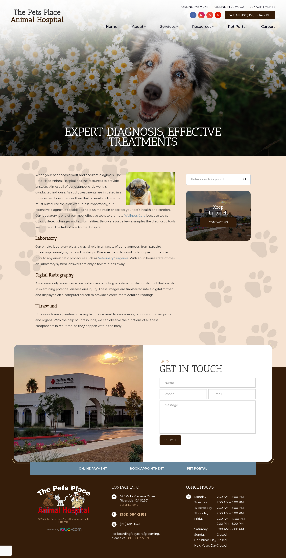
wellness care (134, 215)
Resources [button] (201, 26)
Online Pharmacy (230, 7)
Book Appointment (147, 468)
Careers (268, 26)
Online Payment (195, 7)
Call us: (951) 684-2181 (251, 15)
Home (111, 26)
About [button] (137, 26)
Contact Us (218, 222)
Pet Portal (237, 26)
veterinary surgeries (113, 258)
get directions (129, 505)
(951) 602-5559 (138, 538)
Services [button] (168, 26)
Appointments (262, 7)
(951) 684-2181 (133, 514)
